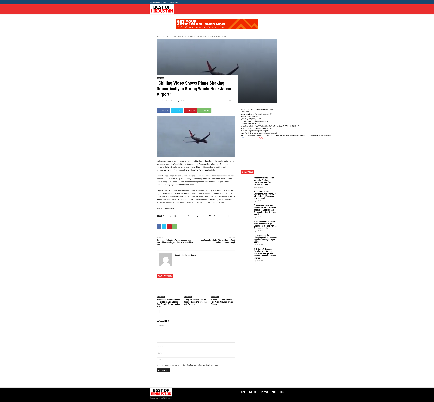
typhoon (225, 216)
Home (159, 36)
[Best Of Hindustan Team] (165, 259)
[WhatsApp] (174, 226)
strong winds (198, 216)
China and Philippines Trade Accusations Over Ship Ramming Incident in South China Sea (175, 242)
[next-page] (161, 311)
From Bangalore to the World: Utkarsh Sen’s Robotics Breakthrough (217, 241)
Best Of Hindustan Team (166, 101)
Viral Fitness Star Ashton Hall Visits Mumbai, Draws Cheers (222, 301)
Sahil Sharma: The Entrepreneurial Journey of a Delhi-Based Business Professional (265, 194)
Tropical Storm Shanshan (212, 216)
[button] (282, 2)
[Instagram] (279, 9)
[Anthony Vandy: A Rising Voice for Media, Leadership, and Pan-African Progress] (246, 181)
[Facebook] (276, 9)
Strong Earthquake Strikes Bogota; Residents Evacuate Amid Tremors (195, 301)
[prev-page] (158, 311)
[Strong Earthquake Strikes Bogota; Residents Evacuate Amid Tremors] (196, 289)
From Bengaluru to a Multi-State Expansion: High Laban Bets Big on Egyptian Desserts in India (265, 224)
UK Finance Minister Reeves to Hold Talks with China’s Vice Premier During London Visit (168, 302)
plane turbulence (186, 216)
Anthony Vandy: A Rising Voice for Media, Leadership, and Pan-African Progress (264, 181)
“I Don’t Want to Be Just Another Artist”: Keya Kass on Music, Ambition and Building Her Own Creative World (265, 209)
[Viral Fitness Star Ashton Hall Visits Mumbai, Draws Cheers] (223, 289)
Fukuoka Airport (168, 216)
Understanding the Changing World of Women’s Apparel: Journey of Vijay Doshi (265, 238)
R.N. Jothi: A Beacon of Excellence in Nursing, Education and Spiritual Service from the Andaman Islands (265, 253)
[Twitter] (283, 9)
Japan (177, 216)
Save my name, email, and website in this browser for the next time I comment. (188, 365)
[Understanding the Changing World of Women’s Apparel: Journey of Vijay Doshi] (246, 238)
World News (166, 36)
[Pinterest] (169, 226)
